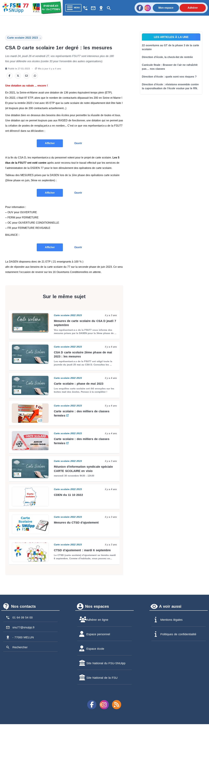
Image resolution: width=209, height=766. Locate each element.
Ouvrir (78, 143)
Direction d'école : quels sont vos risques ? (169, 76)
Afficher (50, 143)
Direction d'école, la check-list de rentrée (167, 57)
